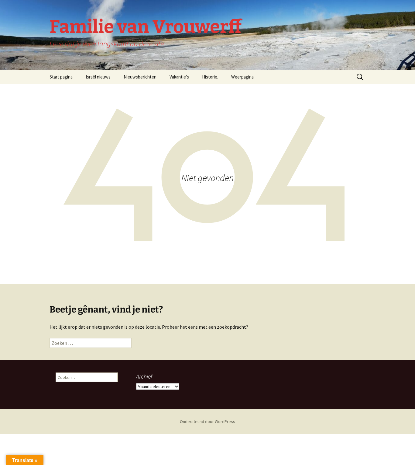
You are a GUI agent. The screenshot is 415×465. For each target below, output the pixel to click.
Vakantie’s (179, 77)
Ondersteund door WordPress (207, 421)
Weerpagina (242, 77)
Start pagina (61, 77)
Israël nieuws (98, 77)
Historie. (210, 77)
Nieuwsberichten (140, 77)
